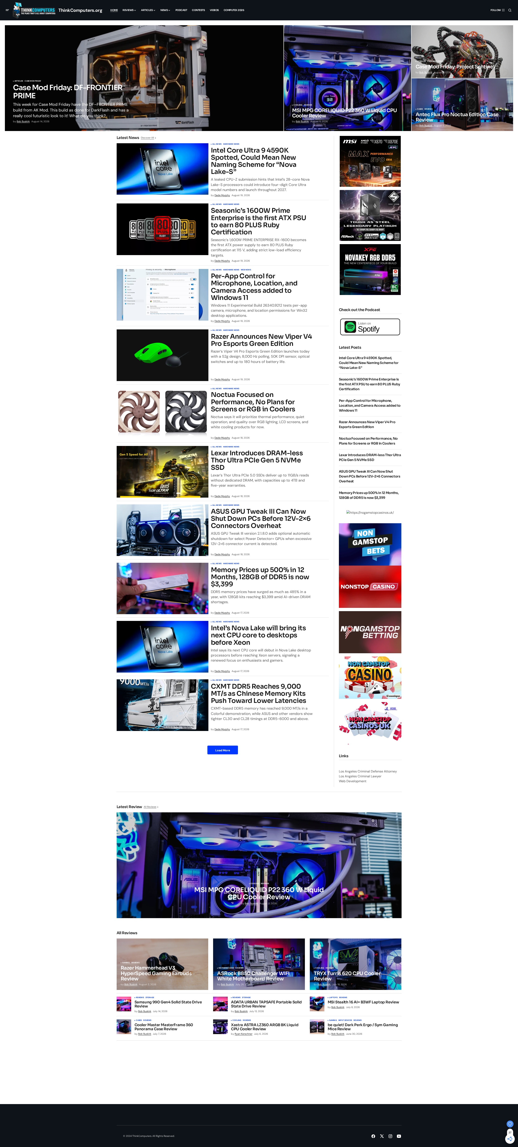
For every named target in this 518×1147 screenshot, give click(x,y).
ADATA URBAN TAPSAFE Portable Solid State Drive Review (266, 1004)
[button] (7, 10)
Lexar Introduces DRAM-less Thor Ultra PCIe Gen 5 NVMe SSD (257, 460)
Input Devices (345, 1020)
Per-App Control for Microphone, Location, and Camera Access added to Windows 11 (254, 287)
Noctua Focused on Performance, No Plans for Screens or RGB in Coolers (253, 402)
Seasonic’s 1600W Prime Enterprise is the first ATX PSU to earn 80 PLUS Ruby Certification (258, 221)
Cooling (297, 105)
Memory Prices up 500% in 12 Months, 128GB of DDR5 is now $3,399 (260, 577)
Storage (150, 998)
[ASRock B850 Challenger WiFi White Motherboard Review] (259, 964)
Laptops (333, 998)
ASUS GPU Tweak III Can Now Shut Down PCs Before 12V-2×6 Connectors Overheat (261, 519)
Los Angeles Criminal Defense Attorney (368, 771)
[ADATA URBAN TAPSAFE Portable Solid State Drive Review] (220, 1004)
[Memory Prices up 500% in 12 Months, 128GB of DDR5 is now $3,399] (162, 588)
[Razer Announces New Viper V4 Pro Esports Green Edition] (162, 355)
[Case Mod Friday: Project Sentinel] (462, 51)
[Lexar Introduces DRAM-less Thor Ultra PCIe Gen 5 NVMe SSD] (162, 472)
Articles (18, 81)
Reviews (308, 105)
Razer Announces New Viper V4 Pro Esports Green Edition (261, 340)
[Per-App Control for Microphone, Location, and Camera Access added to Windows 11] (162, 295)
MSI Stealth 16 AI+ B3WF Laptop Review (363, 1002)
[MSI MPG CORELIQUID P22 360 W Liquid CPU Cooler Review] (347, 78)
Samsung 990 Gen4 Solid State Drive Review (168, 1004)
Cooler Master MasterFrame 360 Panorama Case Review (164, 1027)
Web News (246, 270)
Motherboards (226, 968)
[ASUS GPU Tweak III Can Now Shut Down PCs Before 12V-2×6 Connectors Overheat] (162, 530)
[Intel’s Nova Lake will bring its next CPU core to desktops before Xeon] (162, 647)
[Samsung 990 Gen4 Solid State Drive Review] (124, 1004)
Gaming (126, 963)
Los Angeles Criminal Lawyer (360, 776)
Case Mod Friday (33, 81)
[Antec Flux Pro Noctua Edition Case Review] (462, 104)
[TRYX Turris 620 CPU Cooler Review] (356, 964)
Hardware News (231, 144)
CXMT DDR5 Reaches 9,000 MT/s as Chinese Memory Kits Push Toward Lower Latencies (258, 694)
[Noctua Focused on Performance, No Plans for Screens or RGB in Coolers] (162, 413)
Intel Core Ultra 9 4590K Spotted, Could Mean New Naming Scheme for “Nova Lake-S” (254, 161)
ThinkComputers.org (80, 10)
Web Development (352, 781)
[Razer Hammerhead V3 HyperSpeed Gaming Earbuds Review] (162, 964)
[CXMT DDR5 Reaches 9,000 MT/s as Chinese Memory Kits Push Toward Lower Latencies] (162, 705)
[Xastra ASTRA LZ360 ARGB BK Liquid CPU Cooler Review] (220, 1026)
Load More (222, 750)
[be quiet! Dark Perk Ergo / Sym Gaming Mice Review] (317, 1026)
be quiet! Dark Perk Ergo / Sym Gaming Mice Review (363, 1027)
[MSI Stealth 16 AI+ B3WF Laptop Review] (317, 1004)
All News (216, 144)
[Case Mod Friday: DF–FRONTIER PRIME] (144, 78)
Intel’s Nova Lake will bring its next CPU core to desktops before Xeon (258, 635)
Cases (420, 109)
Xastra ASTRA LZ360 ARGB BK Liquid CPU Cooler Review (264, 1027)
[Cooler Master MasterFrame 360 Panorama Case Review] (124, 1026)
